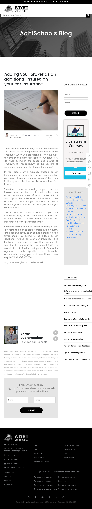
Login (36, 449)
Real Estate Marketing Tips (75, 326)
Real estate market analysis (76, 305)
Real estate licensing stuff (75, 285)
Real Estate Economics (68, 489)
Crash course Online (71, 445)
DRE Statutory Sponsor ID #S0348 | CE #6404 (46, 1)
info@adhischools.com (15, 467)
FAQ (65, 453)
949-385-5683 (12, 459)
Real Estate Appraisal (68, 485)
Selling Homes (70, 312)
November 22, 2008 (32, 135)
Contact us (8, 485)
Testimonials (9, 472)
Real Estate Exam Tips (73, 332)
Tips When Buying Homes (75, 352)
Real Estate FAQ (69, 458)
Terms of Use (38, 453)
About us (7, 477)
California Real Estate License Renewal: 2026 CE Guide (75, 200)
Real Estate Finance (44, 481)
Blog (35, 445)
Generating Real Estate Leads (77, 319)
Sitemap (7, 481)
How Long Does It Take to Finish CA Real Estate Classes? (76, 208)
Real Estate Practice (67, 477)
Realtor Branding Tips (73, 339)
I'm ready (77, 173)
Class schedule (69, 449)
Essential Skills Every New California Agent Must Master (74, 234)
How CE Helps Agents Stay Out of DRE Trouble (75, 226)
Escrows (63, 481)
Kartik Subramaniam (15, 136)
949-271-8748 (12, 455)
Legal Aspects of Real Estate (47, 489)
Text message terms (41, 462)
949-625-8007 (12, 463)
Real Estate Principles (44, 477)
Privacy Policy (39, 458)
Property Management (45, 485)
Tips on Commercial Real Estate (78, 346)
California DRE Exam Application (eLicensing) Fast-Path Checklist (76, 217)
